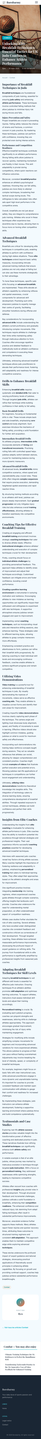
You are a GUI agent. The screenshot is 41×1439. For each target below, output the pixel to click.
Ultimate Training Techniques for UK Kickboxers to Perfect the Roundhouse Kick (20, 1357)
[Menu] (36, 2)
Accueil (4, 78)
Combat (7, 38)
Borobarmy (11, 2)
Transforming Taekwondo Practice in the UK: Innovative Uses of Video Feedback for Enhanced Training (20, 1367)
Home (4, 1408)
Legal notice (6, 1421)
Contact (5, 1425)
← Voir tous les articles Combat (15, 1327)
